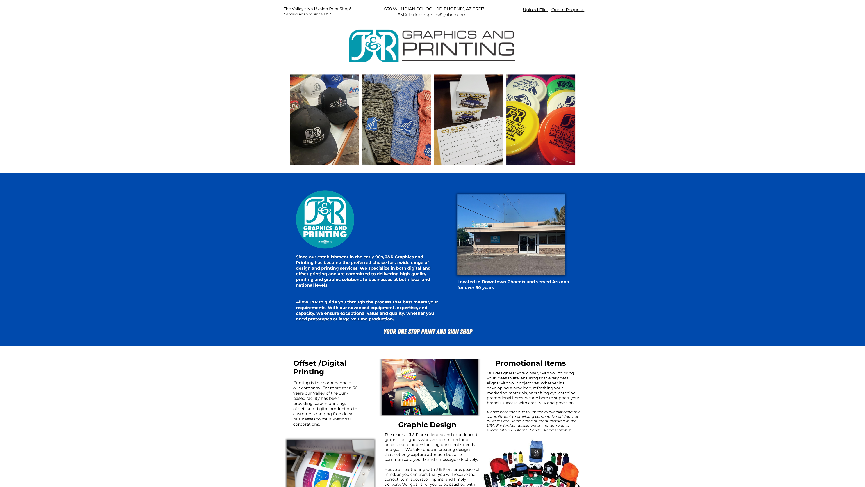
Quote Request (567, 9)
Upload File (535, 9)
